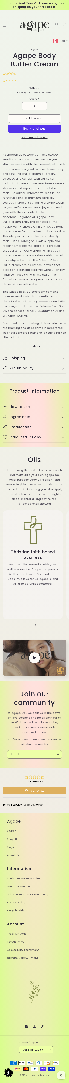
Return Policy (15, 941)
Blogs (10, 847)
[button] (4, 26)
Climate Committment (22, 958)
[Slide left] (27, 625)
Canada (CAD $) (33, 1050)
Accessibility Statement (23, 950)
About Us (13, 855)
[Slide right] (42, 625)
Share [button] (36, 346)
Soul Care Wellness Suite (23, 878)
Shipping (22, 93)
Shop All (12, 839)
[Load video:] (34, 658)
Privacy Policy (16, 902)
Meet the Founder (19, 886)
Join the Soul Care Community (27, 894)
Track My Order (17, 933)
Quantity (34, 98)
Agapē (29, 1075)
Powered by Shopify (40, 1075)
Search (11, 831)
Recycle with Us (17, 910)
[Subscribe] (58, 754)
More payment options (35, 137)
